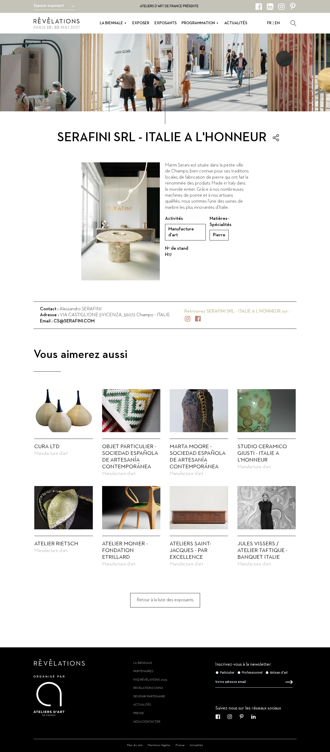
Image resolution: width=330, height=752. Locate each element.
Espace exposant (49, 6)
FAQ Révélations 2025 (150, 679)
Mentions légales (159, 745)
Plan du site (135, 745)
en (277, 23)
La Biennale (111, 23)
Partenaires (143, 671)
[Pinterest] (292, 6)
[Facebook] (258, 6)
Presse (138, 713)
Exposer (140, 23)
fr (269, 23)
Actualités (235, 23)
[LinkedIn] (270, 6)
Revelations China (148, 688)
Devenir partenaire (149, 696)
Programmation (198, 23)
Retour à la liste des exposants (165, 600)
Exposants (165, 23)
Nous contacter (146, 721)
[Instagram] (281, 6)
